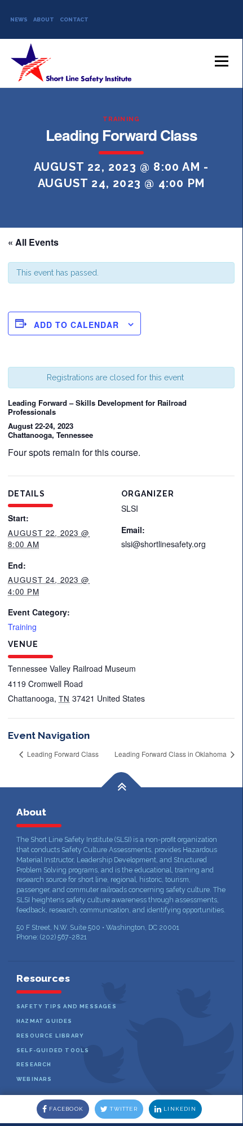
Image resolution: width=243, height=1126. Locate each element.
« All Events (33, 242)
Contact (74, 19)
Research (34, 1064)
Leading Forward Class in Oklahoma (171, 754)
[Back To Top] (121, 788)
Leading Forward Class (62, 754)
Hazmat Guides (44, 1021)
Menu (221, 61)
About (43, 19)
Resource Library (50, 1035)
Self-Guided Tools (52, 1050)
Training (121, 119)
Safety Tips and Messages (66, 1006)
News (19, 19)
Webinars (34, 1079)
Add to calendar (76, 324)
